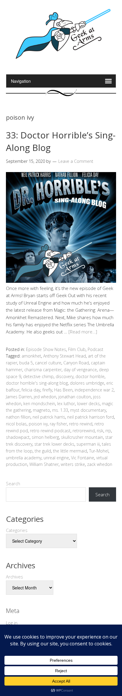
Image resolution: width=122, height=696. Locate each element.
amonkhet (31, 356)
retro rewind (80, 424)
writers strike (73, 464)
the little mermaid (70, 451)
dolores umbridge (87, 383)
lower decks (88, 403)
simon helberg (45, 437)
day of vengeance (80, 369)
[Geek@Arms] (61, 59)
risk (100, 430)
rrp (108, 430)
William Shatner (44, 464)
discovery (64, 376)
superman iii (88, 444)
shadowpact (18, 437)
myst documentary (88, 410)
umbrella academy (23, 458)
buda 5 (26, 363)
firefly (47, 390)
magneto (41, 410)
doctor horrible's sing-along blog (37, 383)
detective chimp (38, 376)
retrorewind (84, 430)
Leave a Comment (75, 161)
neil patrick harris (49, 417)
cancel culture (48, 363)
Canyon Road (76, 363)
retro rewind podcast (50, 430)
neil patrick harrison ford (90, 417)
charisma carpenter (43, 369)
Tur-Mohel (98, 451)
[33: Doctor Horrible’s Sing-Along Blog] (61, 281)
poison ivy (38, 424)
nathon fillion (18, 417)
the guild (43, 451)
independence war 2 (94, 390)
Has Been (63, 390)
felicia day (31, 390)
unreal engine (56, 458)
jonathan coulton (74, 397)
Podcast (95, 349)
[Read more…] (82, 332)
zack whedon (99, 464)
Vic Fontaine (82, 458)
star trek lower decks (54, 444)
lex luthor (66, 403)
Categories (17, 530)
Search (13, 483)
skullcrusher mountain (82, 437)
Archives (14, 577)
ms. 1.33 (60, 410)
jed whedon (45, 397)
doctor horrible (90, 376)
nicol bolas (16, 424)
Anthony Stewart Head (64, 356)
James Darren (19, 397)
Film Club (77, 349)
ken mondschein (39, 403)
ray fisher (58, 424)
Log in (11, 623)
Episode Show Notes (46, 349)
